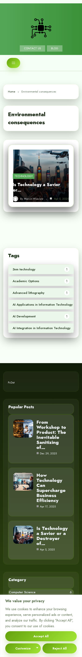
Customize (23, 648)
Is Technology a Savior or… (36, 187)
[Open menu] (13, 63)
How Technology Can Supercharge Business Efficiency (51, 488)
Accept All (41, 636)
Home (11, 92)
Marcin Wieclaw (33, 199)
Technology (24, 176)
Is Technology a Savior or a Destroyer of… (52, 536)
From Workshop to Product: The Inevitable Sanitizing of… (51, 435)
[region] (41, 626)
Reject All (60, 648)
